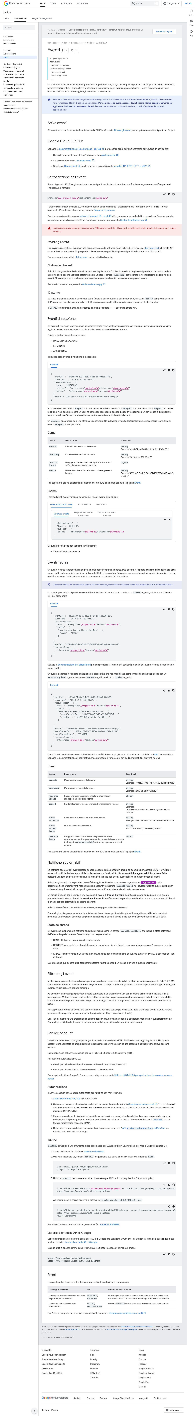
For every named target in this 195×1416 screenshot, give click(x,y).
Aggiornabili (148, 882)
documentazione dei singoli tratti (74, 664)
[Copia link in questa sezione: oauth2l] (60, 1140)
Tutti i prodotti (160, 1398)
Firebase (142, 1364)
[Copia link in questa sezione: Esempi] (60, 491)
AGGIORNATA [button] (84, 504)
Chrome (142, 1359)
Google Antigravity (147, 1373)
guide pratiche (108, 155)
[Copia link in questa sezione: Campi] (59, 433)
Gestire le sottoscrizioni (132, 220)
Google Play (144, 1382)
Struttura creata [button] (61, 513)
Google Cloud (145, 1378)
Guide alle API (20, 18)
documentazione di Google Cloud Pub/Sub (80, 149)
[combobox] (144, 3)
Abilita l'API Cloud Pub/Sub (66, 1098)
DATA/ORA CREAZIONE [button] (61, 504)
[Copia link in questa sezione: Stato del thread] (72, 925)
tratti (125, 228)
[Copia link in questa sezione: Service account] (75, 1033)
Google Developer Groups (53, 1359)
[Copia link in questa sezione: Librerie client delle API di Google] (94, 1233)
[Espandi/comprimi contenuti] (67, 58)
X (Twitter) (95, 1373)
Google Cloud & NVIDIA (52, 1373)
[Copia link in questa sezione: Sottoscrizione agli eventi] (89, 177)
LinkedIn (94, 1368)
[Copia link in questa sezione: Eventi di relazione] (78, 319)
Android (142, 1355)
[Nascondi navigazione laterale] (34, 1411)
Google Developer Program (54, 1355)
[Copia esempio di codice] (173, 194)
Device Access (19, 3)
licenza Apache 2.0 (72, 1329)
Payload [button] (54, 364)
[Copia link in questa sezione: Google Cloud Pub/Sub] (86, 141)
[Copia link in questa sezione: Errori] (59, 1275)
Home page (52, 43)
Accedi (188, 3)
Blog (92, 1355)
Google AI (143, 1398)
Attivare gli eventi (122, 130)
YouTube (94, 1378)
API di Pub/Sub (143, 1128)
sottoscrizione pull (88, 216)
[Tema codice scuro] (169, 194)
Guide (43, 3)
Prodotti (64, 43)
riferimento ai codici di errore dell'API (127, 1313)
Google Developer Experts (53, 1364)
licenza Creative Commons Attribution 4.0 (138, 1326)
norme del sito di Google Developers (122, 1329)
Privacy (54, 1410)
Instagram (95, 1364)
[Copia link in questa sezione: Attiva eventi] (69, 123)
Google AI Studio (146, 1368)
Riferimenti (66, 3)
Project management (42, 18)
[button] (83, 513)
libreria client (70, 166)
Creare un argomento (104, 210)
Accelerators (47, 1368)
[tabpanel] (112, 386)
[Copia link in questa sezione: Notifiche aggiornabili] (83, 863)
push (106, 216)
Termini (45, 1410)
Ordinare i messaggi (92, 284)
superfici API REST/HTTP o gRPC (130, 166)
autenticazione (84, 160)
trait (156, 754)
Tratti (53, 3)
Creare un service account (141, 1104)
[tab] (54, 364)
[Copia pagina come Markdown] (72, 50)
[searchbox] (19, 27)
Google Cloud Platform (123, 1398)
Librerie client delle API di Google (80, 1242)
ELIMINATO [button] (101, 504)
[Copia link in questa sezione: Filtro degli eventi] (77, 974)
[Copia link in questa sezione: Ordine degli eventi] (75, 265)
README (109, 1224)
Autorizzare (81, 257)
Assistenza (82, 3)
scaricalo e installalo (94, 1151)
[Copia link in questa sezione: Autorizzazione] (70, 1087)
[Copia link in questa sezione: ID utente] (63, 293)
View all (142, 1387)
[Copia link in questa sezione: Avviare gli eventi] (72, 242)
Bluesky (93, 1359)
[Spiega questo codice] (164, 194)
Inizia (6, 18)
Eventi (137, 482)
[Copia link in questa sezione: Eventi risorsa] (71, 562)
